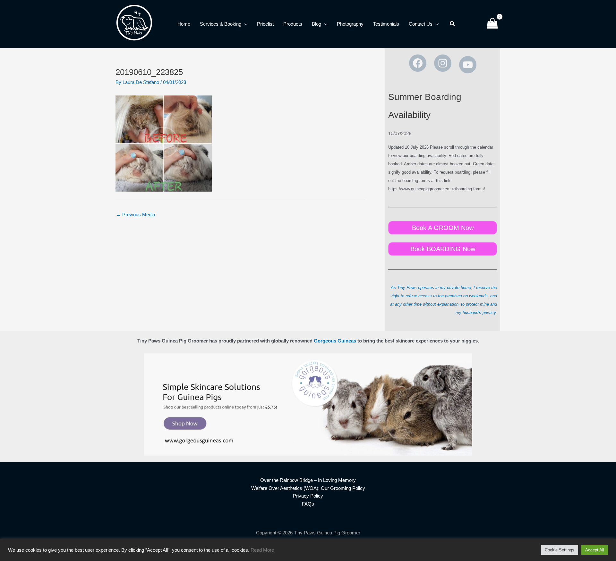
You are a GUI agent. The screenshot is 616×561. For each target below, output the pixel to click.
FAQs (308, 504)
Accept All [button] (594, 550)
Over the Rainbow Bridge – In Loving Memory (308, 480)
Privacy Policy (308, 496)
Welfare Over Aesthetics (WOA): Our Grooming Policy (308, 488)
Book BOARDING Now (442, 248)
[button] (244, 24)
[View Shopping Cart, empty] (492, 24)
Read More (262, 550)
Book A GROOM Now (443, 227)
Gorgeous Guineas (335, 340)
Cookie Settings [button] (559, 550)
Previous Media (135, 214)
